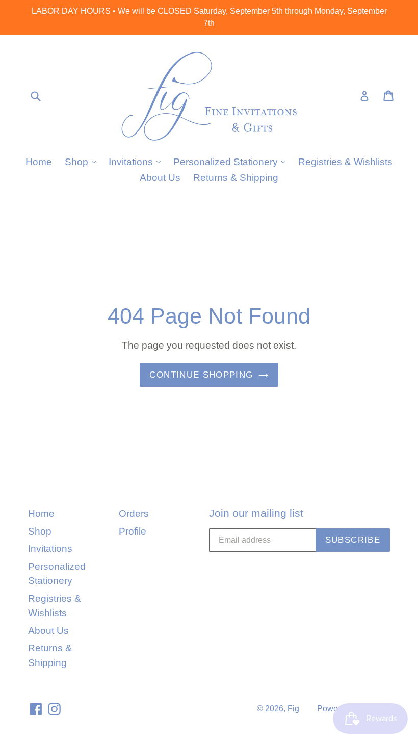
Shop (83, 161)
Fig (293, 708)
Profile (132, 531)
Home (38, 161)
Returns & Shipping (235, 177)
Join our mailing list (256, 513)
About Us (160, 177)
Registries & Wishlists (345, 161)
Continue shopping (201, 375)
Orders (134, 513)
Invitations (137, 161)
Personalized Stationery (232, 161)
